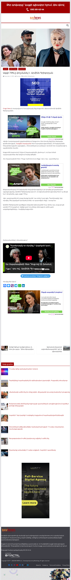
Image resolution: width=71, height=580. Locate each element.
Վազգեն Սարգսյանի (23, 143)
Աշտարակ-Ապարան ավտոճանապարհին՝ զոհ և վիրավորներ (51, 349)
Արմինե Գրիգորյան (28, 76)
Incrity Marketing (35, 560)
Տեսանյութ (22, 69)
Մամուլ (5, 69)
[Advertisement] (35, 225)
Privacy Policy (65, 565)
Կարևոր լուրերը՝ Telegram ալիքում (36, 276)
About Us (38, 565)
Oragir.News (7, 108)
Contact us (45, 565)
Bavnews (18, 76)
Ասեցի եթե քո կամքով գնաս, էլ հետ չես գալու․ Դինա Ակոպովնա (21, 348)
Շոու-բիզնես (13, 69)
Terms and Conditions (55, 565)
